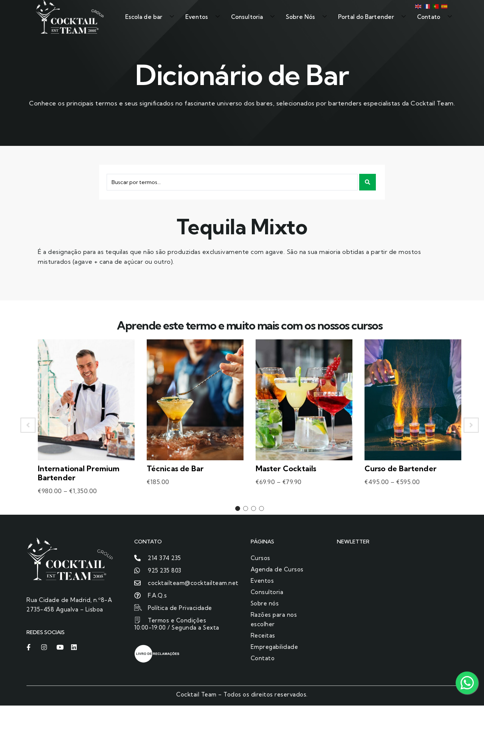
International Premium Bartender (78, 473)
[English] (417, 5)
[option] (86, 425)
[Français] (426, 5)
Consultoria (247, 16)
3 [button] (253, 508)
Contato (428, 16)
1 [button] (237, 508)
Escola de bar (143, 16)
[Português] (435, 5)
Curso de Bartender (400, 468)
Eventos (196, 16)
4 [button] (261, 508)
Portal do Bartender (366, 16)
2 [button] (245, 508)
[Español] (443, 5)
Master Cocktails (286, 468)
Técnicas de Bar (175, 468)
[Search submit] (367, 182)
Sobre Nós (300, 16)
